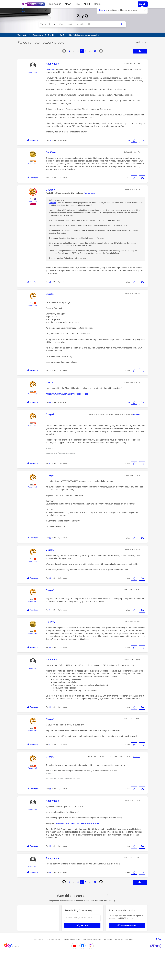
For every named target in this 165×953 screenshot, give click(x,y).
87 (50, 744)
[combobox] (88, 24)
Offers (97, 4)
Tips (77, 4)
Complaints (108, 939)
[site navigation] (18, 4)
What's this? (32, 72)
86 (50, 707)
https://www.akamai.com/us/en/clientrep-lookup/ (67, 394)
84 (50, 610)
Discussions (54, 4)
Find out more (89, 193)
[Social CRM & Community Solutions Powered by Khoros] (155, 946)
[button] (143, 63)
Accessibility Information (92, 939)
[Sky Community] (33, 4)
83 (50, 578)
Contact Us (118, 939)
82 (50, 538)
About (87, 4)
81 (50, 463)
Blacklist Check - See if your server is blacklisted (77, 823)
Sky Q (82, 15)
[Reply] (142, 140)
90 (50, 872)
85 (50, 647)
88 (50, 789)
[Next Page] (101, 51)
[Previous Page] (64, 51)
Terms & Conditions (53, 939)
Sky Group (129, 939)
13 (95, 51)
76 (50, 140)
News (68, 4)
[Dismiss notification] (144, 10)
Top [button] (159, 939)
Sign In (142, 4)
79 (50, 370)
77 (50, 178)
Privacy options (37, 939)
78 (50, 282)
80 (50, 402)
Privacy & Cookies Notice (71, 939)
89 (50, 846)
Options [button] (139, 42)
